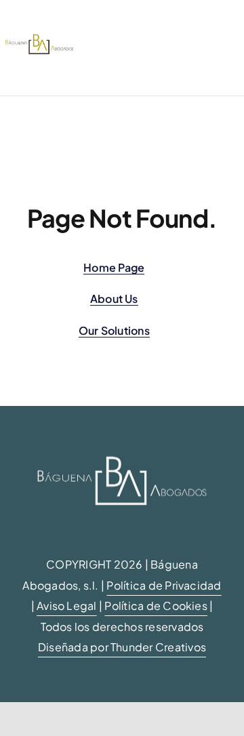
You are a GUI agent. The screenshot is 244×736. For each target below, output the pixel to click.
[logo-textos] (39, 39)
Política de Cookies (155, 605)
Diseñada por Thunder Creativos (122, 647)
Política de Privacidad (163, 585)
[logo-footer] (122, 445)
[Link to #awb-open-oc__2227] (110, 48)
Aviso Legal (67, 605)
